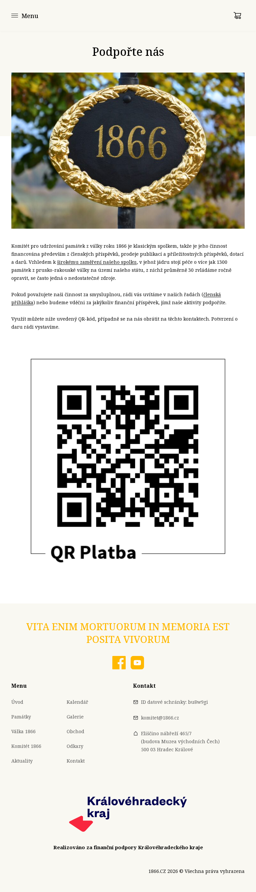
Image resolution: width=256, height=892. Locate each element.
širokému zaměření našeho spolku (97, 262)
